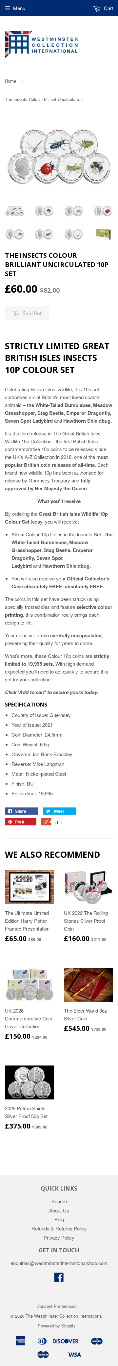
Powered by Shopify (57, 1326)
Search (59, 1201)
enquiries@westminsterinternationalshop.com (59, 1263)
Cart (108, 8)
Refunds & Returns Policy (59, 1228)
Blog (59, 1219)
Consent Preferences (57, 1306)
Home (10, 81)
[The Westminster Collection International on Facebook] (59, 1279)
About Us (59, 1210)
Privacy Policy (59, 1237)
